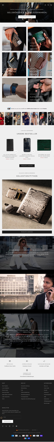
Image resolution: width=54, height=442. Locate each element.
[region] (27, 12)
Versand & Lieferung (25, 386)
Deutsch (34, 430)
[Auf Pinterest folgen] (13, 426)
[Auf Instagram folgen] (9, 426)
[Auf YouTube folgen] (16, 426)
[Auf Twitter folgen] (6, 426)
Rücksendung (24, 388)
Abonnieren (7, 421)
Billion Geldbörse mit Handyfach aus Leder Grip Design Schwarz (9, 156)
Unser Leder (46, 388)
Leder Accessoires (5, 397)
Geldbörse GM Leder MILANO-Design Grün (44, 156)
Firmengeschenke (24, 397)
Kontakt (45, 390)
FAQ (22, 390)
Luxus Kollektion (5, 388)
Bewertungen (47, 403)
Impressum (46, 392)
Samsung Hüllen (5, 392)
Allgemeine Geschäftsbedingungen (28, 399)
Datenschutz (46, 399)
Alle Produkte (5, 386)
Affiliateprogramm (47, 401)
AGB (45, 397)
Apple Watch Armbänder (7, 395)
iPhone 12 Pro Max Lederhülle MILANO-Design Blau (27, 156)
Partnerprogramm (47, 395)
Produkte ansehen (8, 49)
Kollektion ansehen (27, 17)
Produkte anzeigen (27, 232)
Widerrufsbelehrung (25, 392)
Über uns (46, 386)
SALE (3, 399)
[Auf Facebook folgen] (2, 426)
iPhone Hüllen (5, 390)
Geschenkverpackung (25, 395)
